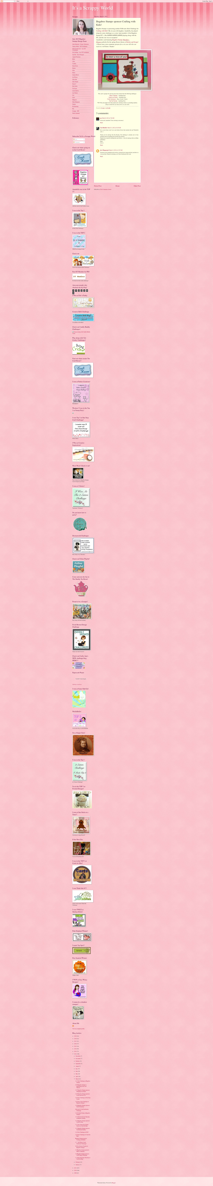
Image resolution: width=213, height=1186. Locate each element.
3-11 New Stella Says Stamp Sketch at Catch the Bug (81, 1125)
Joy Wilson (74, 77)
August (77, 1066)
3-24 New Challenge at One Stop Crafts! (82, 1098)
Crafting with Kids (101, 31)
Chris (73, 61)
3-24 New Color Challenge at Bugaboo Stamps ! (82, 1102)
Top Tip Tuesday (113, 101)
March (77, 1079)
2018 (75, 1038)
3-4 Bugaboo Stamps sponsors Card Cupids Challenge (82, 1154)
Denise (74, 68)
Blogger (113, 1183)
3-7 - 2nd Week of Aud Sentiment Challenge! (81, 1142)
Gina (73, 70)
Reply (101, 122)
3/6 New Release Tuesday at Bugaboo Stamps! (81, 1146)
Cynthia (74, 63)
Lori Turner (75, 93)
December (78, 1056)
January (77, 1164)
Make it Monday (113, 95)
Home (118, 186)
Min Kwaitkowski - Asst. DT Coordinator (79, 49)
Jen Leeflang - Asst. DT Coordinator (80, 52)
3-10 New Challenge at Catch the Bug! (82, 1135)
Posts (75, 139)
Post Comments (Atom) (105, 189)
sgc (101, 118)
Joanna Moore (75, 75)
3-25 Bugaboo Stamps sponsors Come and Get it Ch (82, 1094)
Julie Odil (74, 79)
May (77, 1074)
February (78, 1162)
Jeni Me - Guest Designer (78, 54)
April (77, 1076)
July (77, 1069)
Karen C (74, 84)
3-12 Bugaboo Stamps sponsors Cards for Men (82, 1121)
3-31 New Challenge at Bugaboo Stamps (82, 1081)
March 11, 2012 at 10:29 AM (114, 127)
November (78, 1058)
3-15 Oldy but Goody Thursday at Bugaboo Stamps (82, 1117)
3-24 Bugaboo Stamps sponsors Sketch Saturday (82, 1106)
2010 (75, 1170)
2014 (75, 1049)
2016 (75, 1043)
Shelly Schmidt (76, 113)
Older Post (137, 186)
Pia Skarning (75, 106)
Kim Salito (74, 86)
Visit (77, 684)
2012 (75, 1054)
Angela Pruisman (76, 57)
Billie (73, 59)
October (78, 1061)
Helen (73, 72)
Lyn (73, 95)
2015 (75, 1046)
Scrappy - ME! (75, 111)
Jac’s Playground (104, 150)
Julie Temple (75, 81)
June (77, 1071)
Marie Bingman (76, 102)
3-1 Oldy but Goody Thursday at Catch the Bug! (82, 1158)
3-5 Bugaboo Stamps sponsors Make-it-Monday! (82, 1150)
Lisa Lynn (74, 88)
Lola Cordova (75, 90)
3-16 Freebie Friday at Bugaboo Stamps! (82, 1113)
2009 (75, 1173)
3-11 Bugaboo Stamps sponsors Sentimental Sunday (82, 1129)
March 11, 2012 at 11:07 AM (115, 150)
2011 (75, 1168)
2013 (75, 1051)
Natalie (74, 104)
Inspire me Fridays (113, 97)
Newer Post (97, 186)
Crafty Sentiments (111, 99)
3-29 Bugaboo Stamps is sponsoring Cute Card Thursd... (80, 1086)
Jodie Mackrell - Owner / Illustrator (80, 44)
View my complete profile (78, 1028)
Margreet (74, 99)
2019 (75, 1036)
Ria (73, 108)
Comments (77, 142)
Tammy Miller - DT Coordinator (79, 46)
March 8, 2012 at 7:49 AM (108, 118)
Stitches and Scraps (132, 42)
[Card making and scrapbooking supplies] (81, 333)
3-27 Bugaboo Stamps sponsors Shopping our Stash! (82, 1090)
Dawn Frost (75, 66)
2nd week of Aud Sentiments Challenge (82, 1109)
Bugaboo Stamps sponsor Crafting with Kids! (81, 1139)
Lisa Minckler (103, 128)
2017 (75, 1041)
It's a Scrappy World (92, 7)
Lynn (73, 97)
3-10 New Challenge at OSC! (82, 1132)
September (78, 1063)
